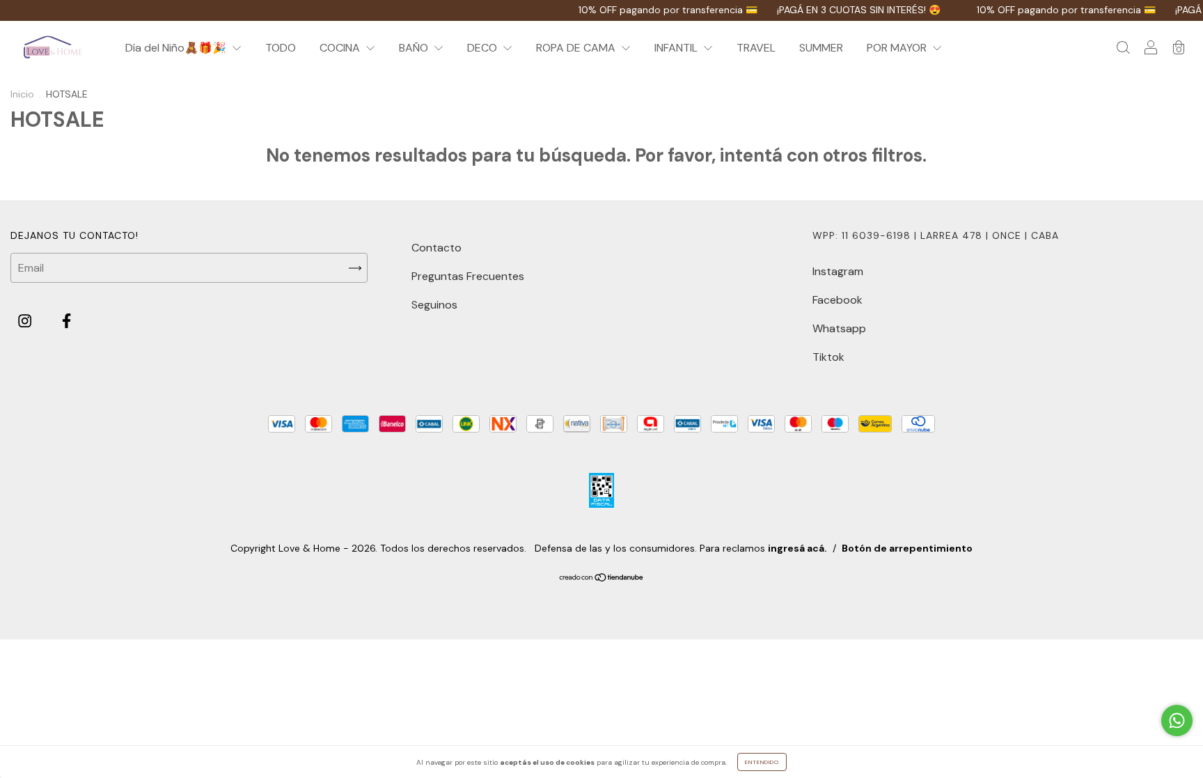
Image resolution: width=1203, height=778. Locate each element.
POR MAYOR (898, 47)
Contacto (436, 247)
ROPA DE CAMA (577, 47)
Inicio (22, 94)
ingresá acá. (797, 548)
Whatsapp (839, 328)
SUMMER (821, 47)
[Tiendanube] (601, 578)
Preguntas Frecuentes (467, 276)
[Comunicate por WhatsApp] (1177, 720)
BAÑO (415, 47)
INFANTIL (677, 47)
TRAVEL (756, 47)
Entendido (762, 761)
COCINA (341, 47)
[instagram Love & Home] (26, 321)
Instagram (837, 271)
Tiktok (828, 357)
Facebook (837, 300)
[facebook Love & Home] (66, 321)
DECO (483, 47)
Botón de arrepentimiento (907, 548)
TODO (280, 47)
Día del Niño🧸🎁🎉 (177, 47)
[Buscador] (1123, 48)
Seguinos (434, 304)
